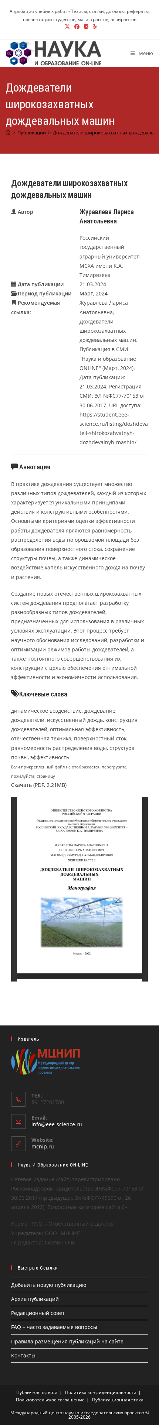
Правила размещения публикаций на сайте (67, 1341)
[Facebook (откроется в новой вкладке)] (77, 26)
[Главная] (8, 132)
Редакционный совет (38, 1312)
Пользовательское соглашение (50, 1400)
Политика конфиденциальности (100, 1392)
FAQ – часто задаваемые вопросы (54, 1326)
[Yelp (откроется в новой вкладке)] (94, 26)
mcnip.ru (42, 1146)
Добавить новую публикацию (49, 1284)
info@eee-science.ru (56, 1124)
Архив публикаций (35, 1298)
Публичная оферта (37, 1392)
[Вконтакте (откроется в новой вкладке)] (86, 26)
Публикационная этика (117, 1400)
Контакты (23, 1355)
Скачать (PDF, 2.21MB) (39, 784)
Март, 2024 (94, 293)
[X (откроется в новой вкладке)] (67, 26)
